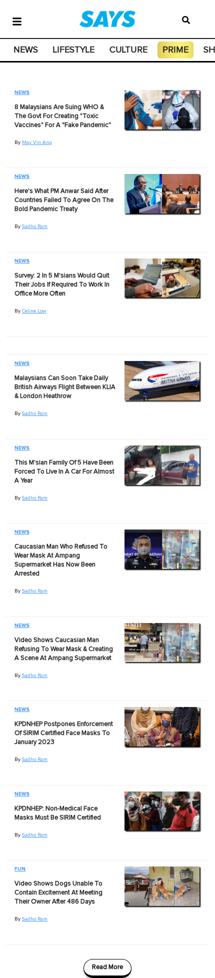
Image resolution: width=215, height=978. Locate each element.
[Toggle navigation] (17, 20)
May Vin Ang (37, 142)
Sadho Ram (35, 226)
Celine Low (34, 311)
